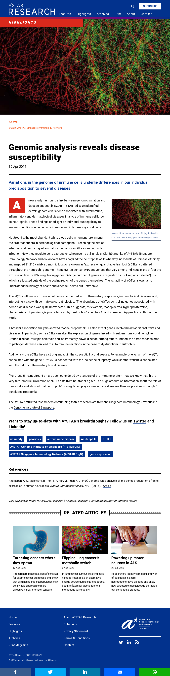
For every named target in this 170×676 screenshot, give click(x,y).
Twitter (139, 421)
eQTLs (107, 439)
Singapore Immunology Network (130, 402)
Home (13, 617)
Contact (146, 14)
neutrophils (88, 439)
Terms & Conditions (77, 638)
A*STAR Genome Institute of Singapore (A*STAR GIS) (45, 446)
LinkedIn (16, 426)
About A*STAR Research (80, 617)
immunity (16, 439)
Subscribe (150, 6)
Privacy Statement (76, 631)
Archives (103, 14)
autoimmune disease (61, 439)
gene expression (100, 454)
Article (107, 485)
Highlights (84, 14)
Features (65, 14)
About (131, 14)
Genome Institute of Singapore (34, 407)
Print (118, 14)
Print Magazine (18, 645)
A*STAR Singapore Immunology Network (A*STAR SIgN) (46, 454)
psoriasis (35, 439)
